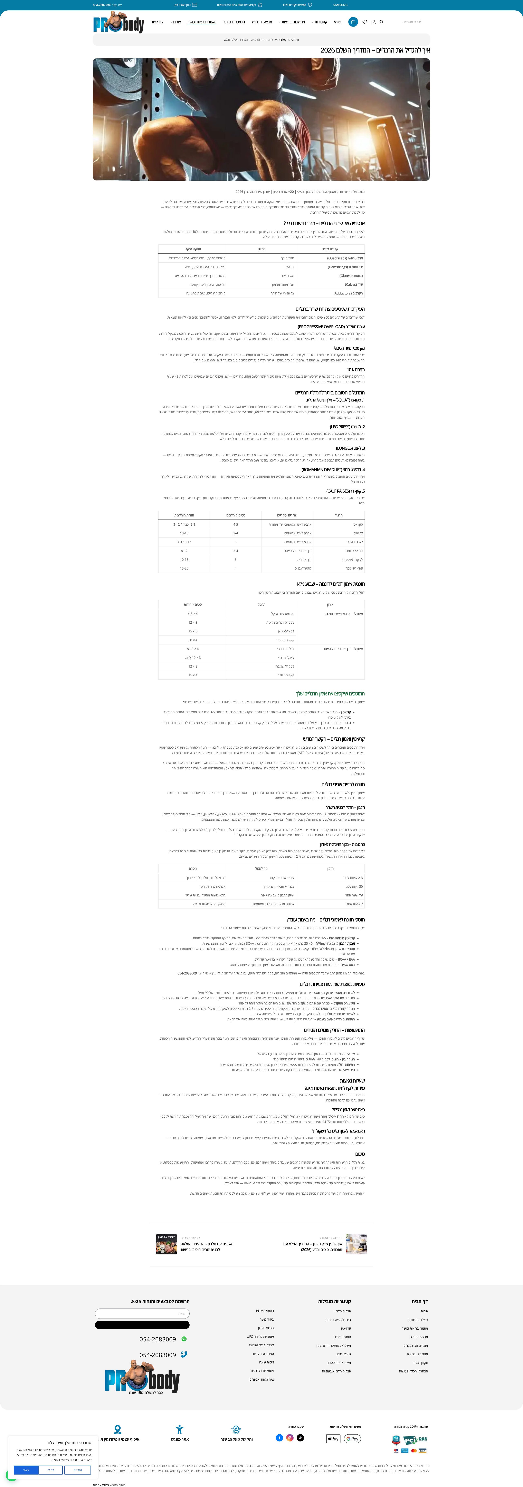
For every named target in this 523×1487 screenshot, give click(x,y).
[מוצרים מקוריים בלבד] (327, 5)
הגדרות (78, 1470)
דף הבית (294, 39)
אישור (26, 1470)
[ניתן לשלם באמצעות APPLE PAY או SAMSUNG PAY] (212, 5)
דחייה (50, 1470)
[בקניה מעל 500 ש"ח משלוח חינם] (277, 5)
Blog (283, 39)
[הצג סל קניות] (353, 22)
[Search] (381, 22)
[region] (53, 1457)
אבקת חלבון (347, 943)
